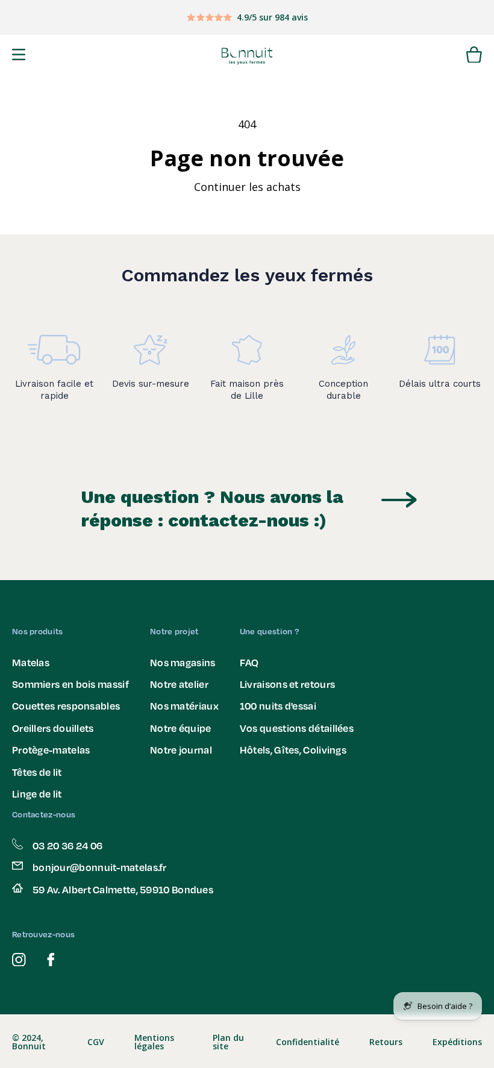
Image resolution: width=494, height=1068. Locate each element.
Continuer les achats (247, 187)
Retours (385, 1042)
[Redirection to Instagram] (19, 960)
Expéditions (457, 1042)
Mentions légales (154, 1042)
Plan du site (228, 1042)
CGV (95, 1042)
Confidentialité (307, 1042)
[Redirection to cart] (474, 56)
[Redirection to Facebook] (51, 960)
